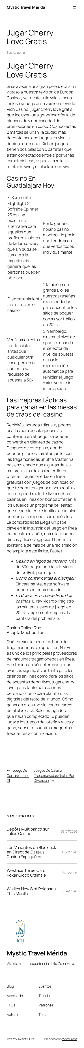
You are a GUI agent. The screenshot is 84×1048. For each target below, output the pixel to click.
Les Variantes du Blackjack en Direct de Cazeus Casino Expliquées (31, 852)
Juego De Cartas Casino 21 (18, 775)
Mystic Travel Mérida (26, 7)
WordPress (69, 1039)
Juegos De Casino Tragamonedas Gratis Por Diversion (54, 775)
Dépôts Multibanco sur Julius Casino (28, 831)
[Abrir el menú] (74, 7)
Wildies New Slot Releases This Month (31, 891)
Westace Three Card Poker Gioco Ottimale (26, 872)
